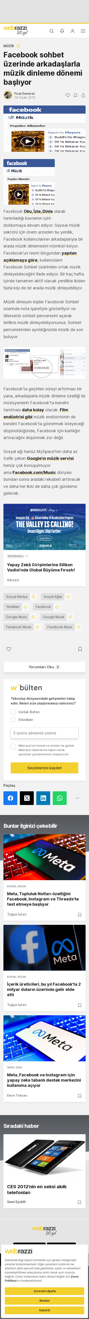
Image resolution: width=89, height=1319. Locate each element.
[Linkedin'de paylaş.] (44, 798)
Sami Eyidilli (16, 1202)
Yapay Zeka (14, 1067)
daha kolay (33, 409)
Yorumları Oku (44, 667)
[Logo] (15, 30)
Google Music (16, 617)
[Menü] (83, 31)
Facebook (43, 607)
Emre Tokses (17, 1095)
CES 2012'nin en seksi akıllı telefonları (36, 1189)
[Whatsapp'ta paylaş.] (61, 798)
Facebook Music (60, 627)
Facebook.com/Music (34, 472)
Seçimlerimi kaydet (44, 768)
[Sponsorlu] (44, 527)
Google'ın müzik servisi (50, 458)
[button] (44, 363)
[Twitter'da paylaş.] (28, 798)
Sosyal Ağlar (53, 597)
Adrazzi (13, 580)
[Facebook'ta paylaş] (11, 798)
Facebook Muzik (18, 627)
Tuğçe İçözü (16, 914)
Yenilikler (13, 607)
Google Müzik (53, 617)
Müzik (8, 46)
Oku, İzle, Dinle (38, 211)
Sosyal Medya (17, 597)
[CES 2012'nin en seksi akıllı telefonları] (44, 1157)
